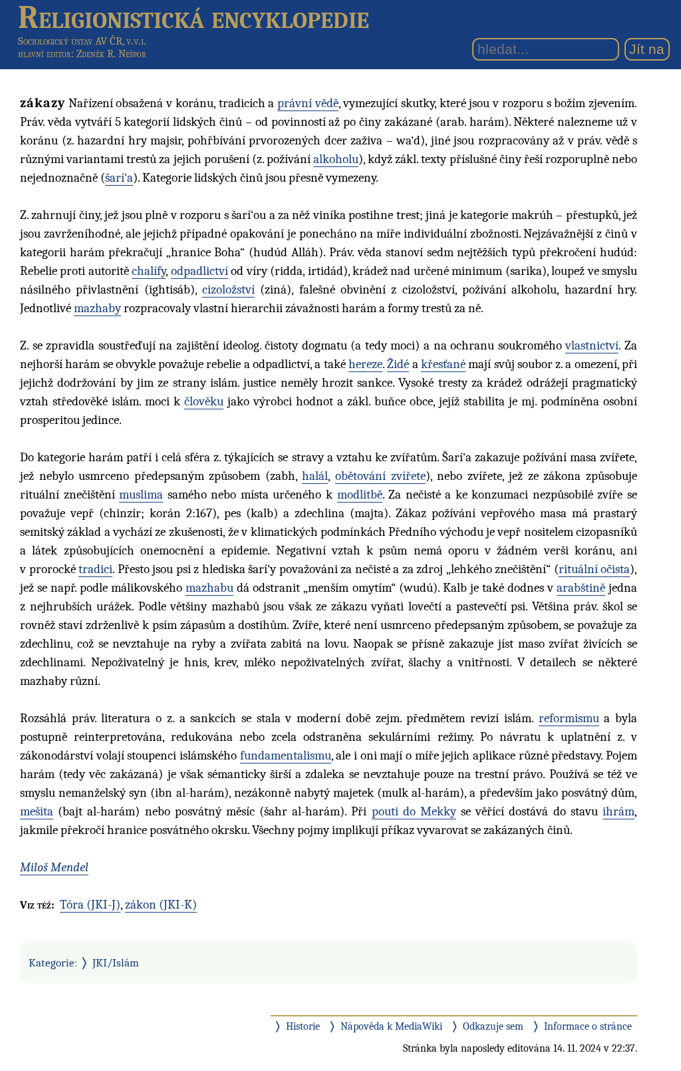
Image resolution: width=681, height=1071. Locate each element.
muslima (141, 494)
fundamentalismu (285, 755)
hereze (365, 364)
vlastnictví (591, 345)
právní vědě (308, 103)
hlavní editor (44, 54)
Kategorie (51, 962)
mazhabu (209, 587)
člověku (203, 401)
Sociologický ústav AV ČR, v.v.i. (82, 41)
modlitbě (359, 494)
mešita (36, 811)
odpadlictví (199, 271)
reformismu (569, 718)
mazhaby (97, 308)
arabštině (581, 587)
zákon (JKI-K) (161, 904)
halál (315, 476)
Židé (398, 364)
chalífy (149, 271)
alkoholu (335, 159)
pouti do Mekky (414, 811)
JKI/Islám (115, 962)
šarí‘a (119, 177)
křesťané (443, 364)
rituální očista (594, 569)
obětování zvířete (380, 476)
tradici (95, 569)
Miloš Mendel (54, 867)
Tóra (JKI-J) (90, 904)
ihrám (618, 811)
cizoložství (228, 289)
